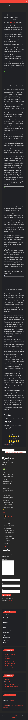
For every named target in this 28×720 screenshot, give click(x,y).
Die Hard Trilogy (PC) (9, 450)
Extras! (4, 619)
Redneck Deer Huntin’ (10, 683)
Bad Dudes (12, 700)
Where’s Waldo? (13, 703)
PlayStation (5, 632)
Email (3, 583)
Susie (14, 697)
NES (4, 627)
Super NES (5, 640)
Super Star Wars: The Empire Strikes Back (14, 452)
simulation (10, 444)
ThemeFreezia (14, 717)
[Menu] (2, 1)
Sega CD (5, 635)
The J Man (6, 19)
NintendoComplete (9, 660)
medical (5, 444)
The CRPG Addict (9, 665)
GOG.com (7, 656)
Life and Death (12, 22)
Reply (4, 512)
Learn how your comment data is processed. (7, 602)
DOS (6, 14)
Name (3, 578)
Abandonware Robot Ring (10, 654)
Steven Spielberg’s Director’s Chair (13, 684)
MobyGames (7, 658)
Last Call (11, 697)
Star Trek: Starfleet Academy (11, 686)
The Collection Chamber (10, 663)
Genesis (5, 622)
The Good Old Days (9, 667)
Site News (5, 637)
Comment (4, 559)
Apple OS (5, 614)
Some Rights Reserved (17, 715)
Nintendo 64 (6, 630)
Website (3, 589)
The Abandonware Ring (10, 661)
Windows (5, 642)
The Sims (7, 679)
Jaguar (4, 625)
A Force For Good (8, 653)
